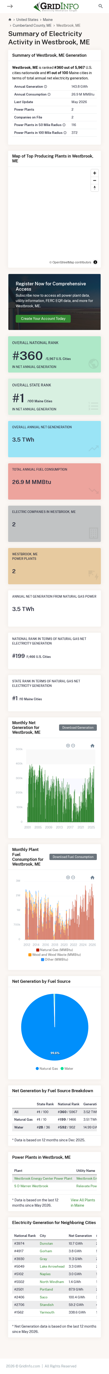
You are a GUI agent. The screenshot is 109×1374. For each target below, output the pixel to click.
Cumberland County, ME (32, 25)
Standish (47, 1305)
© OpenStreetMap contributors (70, 262)
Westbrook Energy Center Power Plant (43, 1178)
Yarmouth (47, 1312)
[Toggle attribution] (95, 262)
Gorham (46, 1251)
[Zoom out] (94, 180)
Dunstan (46, 1243)
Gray (43, 1259)
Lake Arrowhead (52, 1266)
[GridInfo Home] (56, 7)
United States (27, 20)
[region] (54, 217)
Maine (48, 20)
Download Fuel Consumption (73, 857)
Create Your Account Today (43, 319)
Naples (45, 1274)
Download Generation (78, 727)
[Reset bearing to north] (94, 187)
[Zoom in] (94, 173)
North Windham (52, 1282)
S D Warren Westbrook (31, 1186)
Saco (43, 1297)
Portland (46, 1289)
